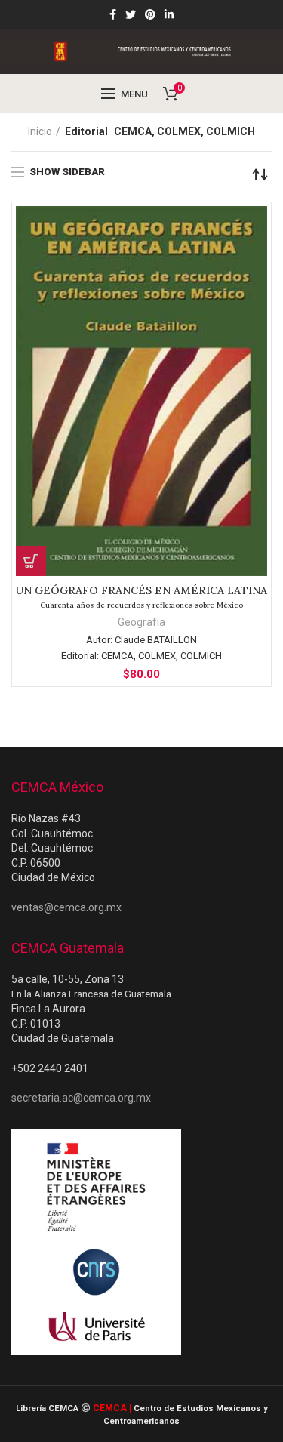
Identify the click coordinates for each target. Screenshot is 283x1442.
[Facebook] (113, 14)
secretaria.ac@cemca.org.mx (81, 1098)
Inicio (40, 131)
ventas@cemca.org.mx (66, 907)
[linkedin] (169, 14)
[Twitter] (130, 14)
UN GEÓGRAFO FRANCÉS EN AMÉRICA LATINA (141, 597)
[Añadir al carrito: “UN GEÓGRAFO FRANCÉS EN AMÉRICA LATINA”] (31, 561)
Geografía (141, 622)
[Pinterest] (150, 14)
